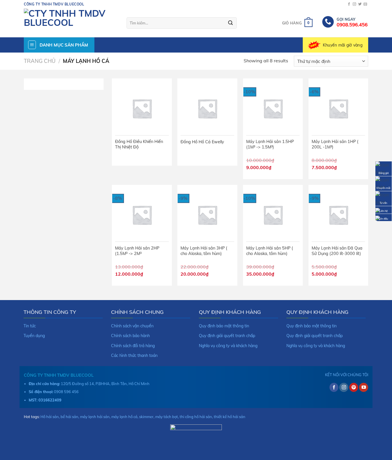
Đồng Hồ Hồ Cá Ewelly (202, 141)
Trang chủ (39, 61)
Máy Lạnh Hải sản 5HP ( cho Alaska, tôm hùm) (269, 251)
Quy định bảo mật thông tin (224, 325)
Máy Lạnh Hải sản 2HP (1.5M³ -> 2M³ (137, 251)
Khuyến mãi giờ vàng (342, 45)
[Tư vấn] (383, 198)
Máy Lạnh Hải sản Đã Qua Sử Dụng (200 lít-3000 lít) (337, 251)
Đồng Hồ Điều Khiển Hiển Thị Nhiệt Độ (139, 144)
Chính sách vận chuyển (132, 325)
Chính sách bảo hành (130, 335)
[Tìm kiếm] (230, 23)
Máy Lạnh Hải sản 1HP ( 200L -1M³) (335, 144)
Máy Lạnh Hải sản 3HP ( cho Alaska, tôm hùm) (204, 251)
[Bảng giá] (383, 168)
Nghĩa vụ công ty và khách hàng (228, 345)
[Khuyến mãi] (383, 183)
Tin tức (30, 325)
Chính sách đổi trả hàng (133, 345)
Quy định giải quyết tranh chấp (227, 335)
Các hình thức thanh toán (134, 355)
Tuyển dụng (34, 335)
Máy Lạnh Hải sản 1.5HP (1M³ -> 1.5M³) (270, 144)
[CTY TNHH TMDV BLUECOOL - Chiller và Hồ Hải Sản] (71, 23)
